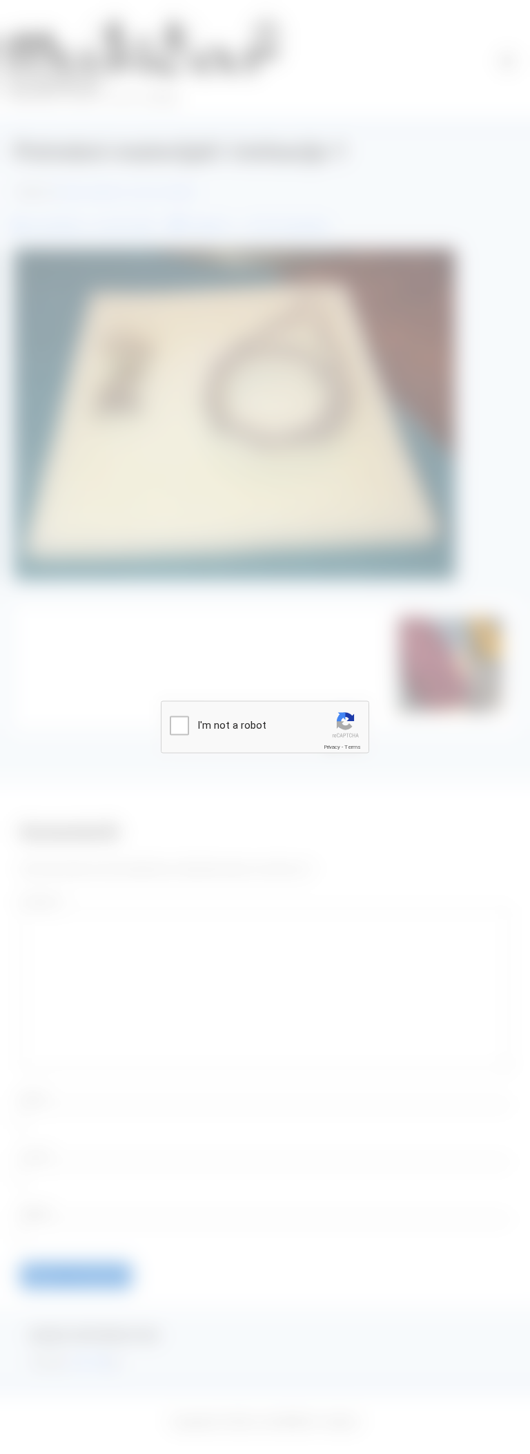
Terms (352, 747)
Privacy (332, 747)
